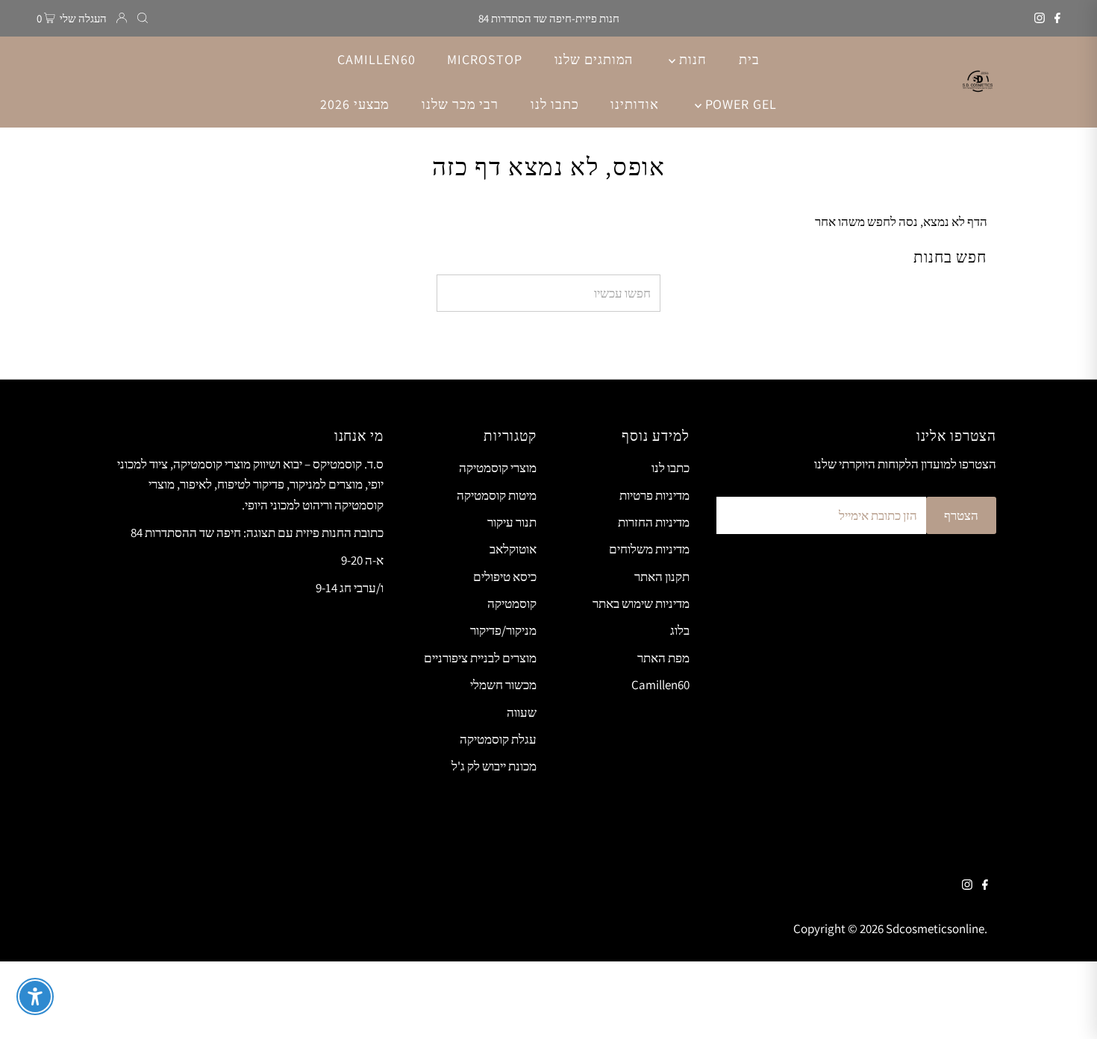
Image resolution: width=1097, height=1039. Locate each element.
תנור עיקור (512, 522)
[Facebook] (1057, 19)
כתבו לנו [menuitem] (554, 104)
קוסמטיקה (512, 603)
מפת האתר (663, 658)
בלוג (680, 630)
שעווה (522, 712)
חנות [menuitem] (691, 59)
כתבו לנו (670, 467)
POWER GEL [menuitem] (739, 104)
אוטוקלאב (513, 549)
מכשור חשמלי (503, 685)
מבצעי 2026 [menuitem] (355, 104)
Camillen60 (660, 685)
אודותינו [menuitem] (634, 104)
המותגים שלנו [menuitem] (594, 59)
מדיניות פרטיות (654, 495)
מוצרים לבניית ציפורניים (480, 658)
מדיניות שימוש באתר (641, 603)
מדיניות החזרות (654, 522)
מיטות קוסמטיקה (497, 495)
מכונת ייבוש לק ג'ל (494, 766)
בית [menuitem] (749, 59)
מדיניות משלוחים (649, 549)
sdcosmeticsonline (935, 928)
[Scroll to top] (1067, 1009)
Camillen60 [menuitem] (376, 59)
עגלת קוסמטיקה (498, 739)
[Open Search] (142, 18)
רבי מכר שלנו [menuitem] (460, 104)
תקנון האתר (662, 576)
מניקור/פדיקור (503, 630)
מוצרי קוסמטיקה (498, 467)
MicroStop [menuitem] (484, 59)
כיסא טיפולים (505, 576)
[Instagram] (1039, 19)
